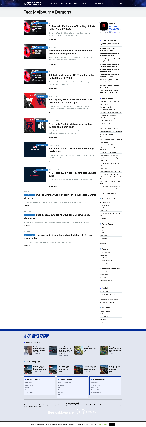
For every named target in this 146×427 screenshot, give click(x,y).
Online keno (103, 166)
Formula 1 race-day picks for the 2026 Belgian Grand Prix (109, 54)
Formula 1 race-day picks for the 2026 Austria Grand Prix (109, 70)
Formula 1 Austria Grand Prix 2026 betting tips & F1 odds (110, 75)
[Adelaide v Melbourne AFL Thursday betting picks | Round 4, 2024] (35, 76)
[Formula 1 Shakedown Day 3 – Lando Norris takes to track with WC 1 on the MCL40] (53, 354)
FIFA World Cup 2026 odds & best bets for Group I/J (110, 86)
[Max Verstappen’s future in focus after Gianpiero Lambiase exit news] (28, 354)
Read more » (53, 39)
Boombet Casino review (107, 126)
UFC (59, 387)
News (75, 3)
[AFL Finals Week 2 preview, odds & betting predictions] (35, 149)
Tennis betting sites (105, 202)
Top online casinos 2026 (107, 145)
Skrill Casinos (104, 263)
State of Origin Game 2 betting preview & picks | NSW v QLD (109, 91)
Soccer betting (104, 291)
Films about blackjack (106, 134)
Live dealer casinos (105, 137)
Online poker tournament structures (110, 171)
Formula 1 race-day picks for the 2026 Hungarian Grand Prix (109, 44)
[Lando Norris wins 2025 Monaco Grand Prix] (78, 354)
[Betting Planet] (33, 2)
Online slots (103, 160)
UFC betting (103, 218)
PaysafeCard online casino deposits (110, 112)
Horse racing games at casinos (109, 129)
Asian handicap (104, 208)
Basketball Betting (105, 311)
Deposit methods (105, 252)
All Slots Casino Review (107, 123)
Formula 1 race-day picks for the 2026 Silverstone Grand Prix (109, 65)
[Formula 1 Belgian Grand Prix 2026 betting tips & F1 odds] (104, 373)
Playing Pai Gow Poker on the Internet (111, 163)
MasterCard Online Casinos (108, 115)
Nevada (27, 387)
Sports (61, 3)
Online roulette (95, 390)
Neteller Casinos (104, 255)
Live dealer (103, 243)
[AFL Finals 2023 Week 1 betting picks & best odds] (35, 174)
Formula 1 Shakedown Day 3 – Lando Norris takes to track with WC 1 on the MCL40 (65, 350)
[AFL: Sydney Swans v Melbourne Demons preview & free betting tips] (35, 100)
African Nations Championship (109, 300)
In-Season (83, 3)
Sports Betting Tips (42, 23)
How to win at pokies (106, 107)
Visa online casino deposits (108, 193)
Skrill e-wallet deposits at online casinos (109, 190)
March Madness (104, 316)
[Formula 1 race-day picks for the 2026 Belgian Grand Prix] (78, 373)
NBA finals (103, 319)
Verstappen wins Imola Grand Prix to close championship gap (115, 349)
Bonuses (68, 3)
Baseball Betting (104, 210)
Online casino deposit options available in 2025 (108, 149)
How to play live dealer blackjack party (111, 139)
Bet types (102, 322)
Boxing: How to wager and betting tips (111, 213)
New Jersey (28, 382)
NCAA (101, 314)
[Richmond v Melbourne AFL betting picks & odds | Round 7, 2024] (35, 27)
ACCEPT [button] (112, 424)
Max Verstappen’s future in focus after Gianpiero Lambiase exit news (39, 349)
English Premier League (107, 302)
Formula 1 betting (105, 205)
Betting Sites (53, 3)
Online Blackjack (105, 142)
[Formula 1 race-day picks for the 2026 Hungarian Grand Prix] (28, 373)
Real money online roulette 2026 (109, 174)
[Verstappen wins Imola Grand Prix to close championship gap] (104, 354)
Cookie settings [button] (102, 424)
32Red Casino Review (106, 120)
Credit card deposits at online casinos (111, 131)
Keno (101, 241)
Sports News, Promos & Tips (66, 382)
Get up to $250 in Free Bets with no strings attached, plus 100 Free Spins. (115, 29)
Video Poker (103, 238)
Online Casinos (98, 3)
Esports (60, 392)
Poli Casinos (103, 258)
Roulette (102, 233)
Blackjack (102, 227)
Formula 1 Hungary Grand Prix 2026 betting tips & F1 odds (110, 49)
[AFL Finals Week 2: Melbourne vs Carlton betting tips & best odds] (35, 125)
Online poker (103, 169)
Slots (101, 230)
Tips (89, 3)
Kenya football (104, 297)
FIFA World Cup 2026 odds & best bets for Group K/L (110, 81)
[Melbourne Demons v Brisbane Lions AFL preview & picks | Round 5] (35, 51)
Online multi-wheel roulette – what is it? (110, 178)
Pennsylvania (29, 385)
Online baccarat (96, 392)
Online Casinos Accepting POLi (109, 118)
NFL (101, 216)
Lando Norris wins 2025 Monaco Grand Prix (90, 348)
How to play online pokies (107, 110)
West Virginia (29, 392)
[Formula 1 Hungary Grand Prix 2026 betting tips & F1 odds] (53, 373)
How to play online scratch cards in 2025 (110, 182)
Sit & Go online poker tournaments (110, 186)
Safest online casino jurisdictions (109, 101)
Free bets (61, 385)
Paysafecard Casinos (106, 260)
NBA (59, 394)
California (28, 390)
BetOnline (116, 32)
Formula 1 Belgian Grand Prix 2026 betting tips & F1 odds (110, 60)
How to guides (104, 104)
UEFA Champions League (107, 294)
